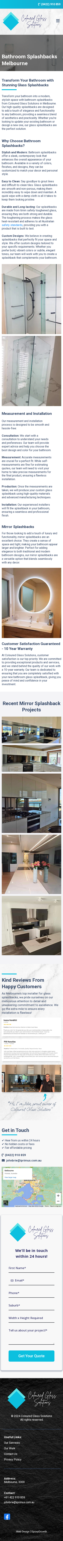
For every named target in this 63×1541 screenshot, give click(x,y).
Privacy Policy (13, 1459)
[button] (57, 21)
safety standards (12, 225)
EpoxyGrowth (39, 1531)
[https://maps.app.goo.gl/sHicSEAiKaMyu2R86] (32, 1186)
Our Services (12, 1442)
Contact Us (10, 1454)
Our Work (9, 1448)
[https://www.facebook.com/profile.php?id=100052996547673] (7, 1516)
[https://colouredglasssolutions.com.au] (24, 21)
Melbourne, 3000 (14, 1482)
